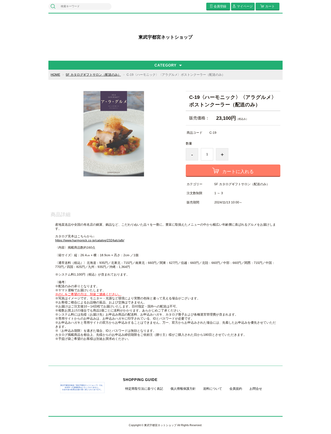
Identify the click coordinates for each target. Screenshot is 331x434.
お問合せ (255, 388)
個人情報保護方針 (183, 388)
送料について (212, 388)
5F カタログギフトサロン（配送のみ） (93, 74)
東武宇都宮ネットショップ (165, 37)
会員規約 (235, 388)
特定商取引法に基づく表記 (144, 388)
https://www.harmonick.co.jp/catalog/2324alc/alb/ (89, 240)
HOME (55, 74)
